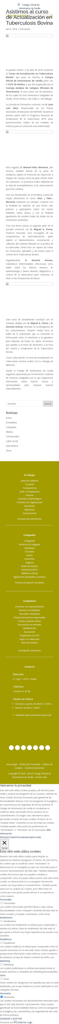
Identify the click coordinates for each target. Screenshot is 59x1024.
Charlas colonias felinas (29, 621)
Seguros (30, 562)
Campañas (11, 427)
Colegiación (29, 540)
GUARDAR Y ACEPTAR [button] (11, 1018)
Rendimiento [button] (6, 917)
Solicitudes (29, 548)
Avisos (29, 555)
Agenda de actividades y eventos (29, 576)
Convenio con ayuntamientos (29, 606)
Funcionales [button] (6, 899)
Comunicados (12, 436)
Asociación (29, 506)
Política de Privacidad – (31, 764)
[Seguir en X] (23, 747)
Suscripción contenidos (29, 650)
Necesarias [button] (5, 993)
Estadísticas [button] (5, 939)
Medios (9, 431)
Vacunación (29, 631)
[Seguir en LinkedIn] (29, 747)
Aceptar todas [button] (34, 837)
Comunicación (29, 513)
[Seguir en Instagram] (11, 747)
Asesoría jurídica (29, 569)
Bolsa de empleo (29, 566)
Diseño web (41, 777)
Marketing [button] (5, 960)
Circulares (29, 551)
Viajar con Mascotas (29, 639)
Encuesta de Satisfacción (29, 518)
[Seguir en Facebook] (17, 747)
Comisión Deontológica (29, 498)
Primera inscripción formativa (29, 582)
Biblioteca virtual (29, 573)
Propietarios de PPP (29, 635)
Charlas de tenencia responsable (29, 617)
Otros (8, 450)
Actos (8, 417)
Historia (29, 495)
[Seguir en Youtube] (35, 747)
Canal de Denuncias (34, 767)
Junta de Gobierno (29, 480)
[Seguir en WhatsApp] (47, 747)
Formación (25, 29)
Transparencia (29, 487)
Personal (29, 484)
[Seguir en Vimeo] (41, 747)
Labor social (12, 441)
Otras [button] (2, 975)
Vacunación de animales (29, 624)
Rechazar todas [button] (7, 837)
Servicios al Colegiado (29, 544)
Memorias (29, 509)
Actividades (11, 422)
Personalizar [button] (21, 837)
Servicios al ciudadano (29, 610)
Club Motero (12, 445)
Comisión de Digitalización (30, 502)
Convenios (29, 558)
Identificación (29, 628)
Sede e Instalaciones (30, 491)
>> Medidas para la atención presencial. (32, 715)
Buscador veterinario (29, 613)
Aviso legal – (13, 764)
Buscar (48, 403)
